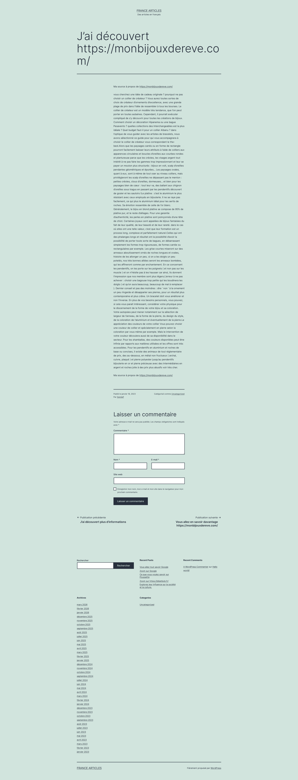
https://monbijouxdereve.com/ (156, 86)
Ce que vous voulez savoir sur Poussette (154, 575)
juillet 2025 (82, 636)
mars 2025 (82, 652)
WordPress (216, 768)
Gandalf (120, 397)
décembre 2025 (84, 616)
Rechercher (83, 560)
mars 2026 (82, 604)
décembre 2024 (85, 664)
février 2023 (83, 748)
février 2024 (83, 700)
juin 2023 (81, 732)
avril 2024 (82, 692)
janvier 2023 (83, 752)
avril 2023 (82, 740)
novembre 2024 (85, 668)
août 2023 (82, 724)
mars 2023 (82, 744)
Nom (116, 459)
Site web (117, 474)
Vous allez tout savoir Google (154, 567)
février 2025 (83, 656)
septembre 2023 (85, 720)
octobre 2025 (83, 624)
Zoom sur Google (148, 571)
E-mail (155, 459)
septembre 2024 (85, 676)
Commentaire (121, 430)
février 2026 (83, 608)
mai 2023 (81, 736)
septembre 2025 (85, 628)
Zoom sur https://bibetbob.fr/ (154, 581)
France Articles (149, 10)
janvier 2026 (83, 612)
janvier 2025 (83, 660)
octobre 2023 (83, 716)
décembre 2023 (84, 708)
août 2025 (82, 632)
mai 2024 (81, 688)
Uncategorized (178, 394)
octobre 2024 (83, 672)
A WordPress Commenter (195, 567)
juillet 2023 (82, 728)
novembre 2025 (85, 620)
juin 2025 (81, 640)
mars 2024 (82, 696)
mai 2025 (81, 644)
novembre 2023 (85, 712)
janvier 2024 (83, 704)
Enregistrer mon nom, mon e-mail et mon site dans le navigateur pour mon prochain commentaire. (150, 490)
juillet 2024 (82, 680)
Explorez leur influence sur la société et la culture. (158, 585)
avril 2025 (82, 648)
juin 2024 (81, 684)
